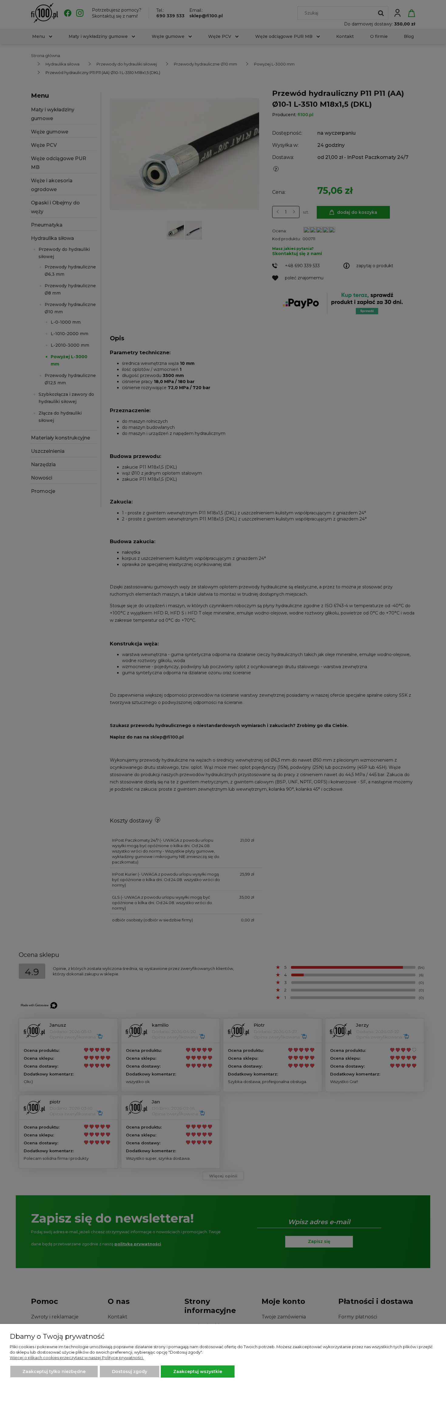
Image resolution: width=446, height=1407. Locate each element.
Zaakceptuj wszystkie (197, 1371)
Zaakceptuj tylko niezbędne (54, 1371)
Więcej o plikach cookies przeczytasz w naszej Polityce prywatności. (77, 1357)
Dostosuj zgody (129, 1371)
